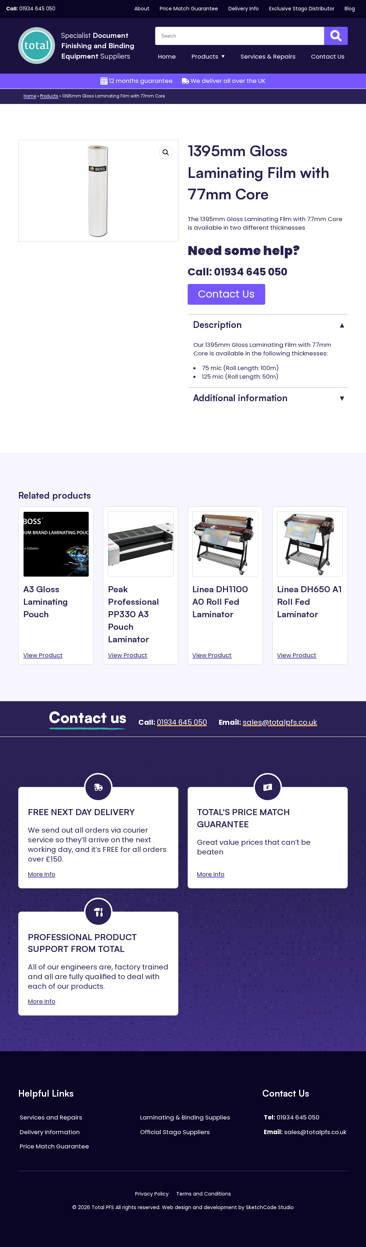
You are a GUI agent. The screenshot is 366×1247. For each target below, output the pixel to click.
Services (268, 57)
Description (217, 324)
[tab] (268, 324)
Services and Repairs (51, 1117)
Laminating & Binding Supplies (185, 1117)
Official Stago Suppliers (175, 1132)
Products (205, 57)
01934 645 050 (37, 8)
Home (167, 57)
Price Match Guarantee (189, 8)
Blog (350, 8)
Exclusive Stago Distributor (302, 8)
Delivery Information (50, 1132)
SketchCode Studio (270, 1207)
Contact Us (226, 294)
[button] (166, 152)
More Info (41, 874)
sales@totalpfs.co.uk (280, 722)
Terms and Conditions (203, 1194)
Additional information (240, 397)
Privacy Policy (152, 1194)
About (141, 8)
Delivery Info (243, 8)
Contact (328, 57)
